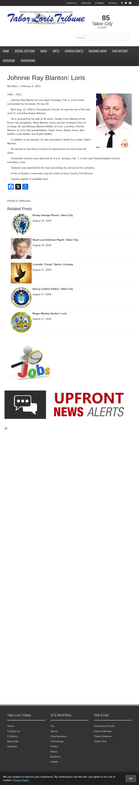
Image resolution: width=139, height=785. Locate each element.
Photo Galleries (102, 736)
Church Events (74, 51)
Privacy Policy (21, 780)
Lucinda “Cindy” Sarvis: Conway (53, 264)
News (44, 51)
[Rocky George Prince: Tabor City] (21, 223)
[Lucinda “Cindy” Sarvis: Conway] (21, 272)
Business (55, 756)
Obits (55, 51)
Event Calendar (103, 731)
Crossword (28, 60)
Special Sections (25, 51)
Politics (54, 746)
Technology (57, 741)
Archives (112, 3)
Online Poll (100, 741)
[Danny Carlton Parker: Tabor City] (21, 297)
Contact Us (71, 3)
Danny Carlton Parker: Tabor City (53, 288)
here (45, 178)
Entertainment (58, 736)
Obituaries (24, 200)
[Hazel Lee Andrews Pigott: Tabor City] (21, 248)
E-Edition (99, 3)
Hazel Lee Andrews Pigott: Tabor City (55, 239)
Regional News (98, 51)
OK (131, 778)
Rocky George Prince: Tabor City (53, 215)
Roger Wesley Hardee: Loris (50, 313)
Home (6, 51)
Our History (120, 51)
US (52, 726)
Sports (54, 731)
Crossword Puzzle (104, 726)
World (53, 751)
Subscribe (86, 3)
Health (54, 761)
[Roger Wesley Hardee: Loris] (21, 321)
